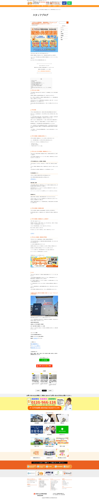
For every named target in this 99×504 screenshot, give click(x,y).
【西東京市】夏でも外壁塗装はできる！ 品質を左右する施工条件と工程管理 (44, 381)
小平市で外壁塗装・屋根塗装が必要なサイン (36, 82)
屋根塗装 (62, 35)
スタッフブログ (36, 9)
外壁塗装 (62, 33)
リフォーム (62, 29)
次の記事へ (50, 390)
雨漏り (62, 39)
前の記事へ (38, 390)
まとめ (32, 86)
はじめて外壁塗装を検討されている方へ (32, 481)
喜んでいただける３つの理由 (31, 482)
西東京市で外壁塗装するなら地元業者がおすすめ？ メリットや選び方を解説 (35, 381)
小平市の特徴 (32, 81)
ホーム (32, 9)
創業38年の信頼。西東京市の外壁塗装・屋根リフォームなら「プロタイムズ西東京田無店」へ (41, 88)
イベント (62, 27)
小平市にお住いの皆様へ (34, 80)
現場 (61, 37)
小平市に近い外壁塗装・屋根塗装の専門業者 (36, 85)
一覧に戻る (44, 390)
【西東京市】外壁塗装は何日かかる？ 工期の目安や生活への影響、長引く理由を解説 (53, 381)
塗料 (61, 31)
